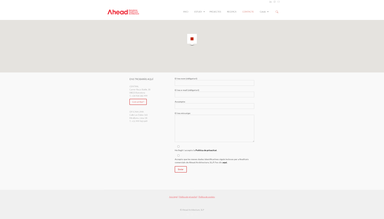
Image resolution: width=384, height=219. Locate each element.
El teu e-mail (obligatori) (187, 90)
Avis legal (173, 196)
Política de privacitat (206, 150)
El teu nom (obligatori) (186, 78)
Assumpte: (180, 101)
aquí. (224, 162)
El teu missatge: (183, 113)
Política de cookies (207, 196)
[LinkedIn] (270, 1)
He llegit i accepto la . (196, 150)
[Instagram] (274, 1)
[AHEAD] (123, 11)
